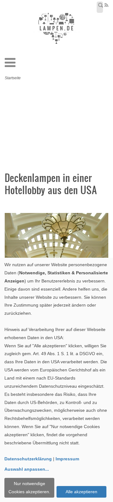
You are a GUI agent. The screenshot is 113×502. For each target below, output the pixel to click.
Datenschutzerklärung (28, 458)
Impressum (67, 458)
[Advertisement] (61, 128)
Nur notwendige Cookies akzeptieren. (29, 487)
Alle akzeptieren (81, 491)
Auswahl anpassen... (26, 469)
